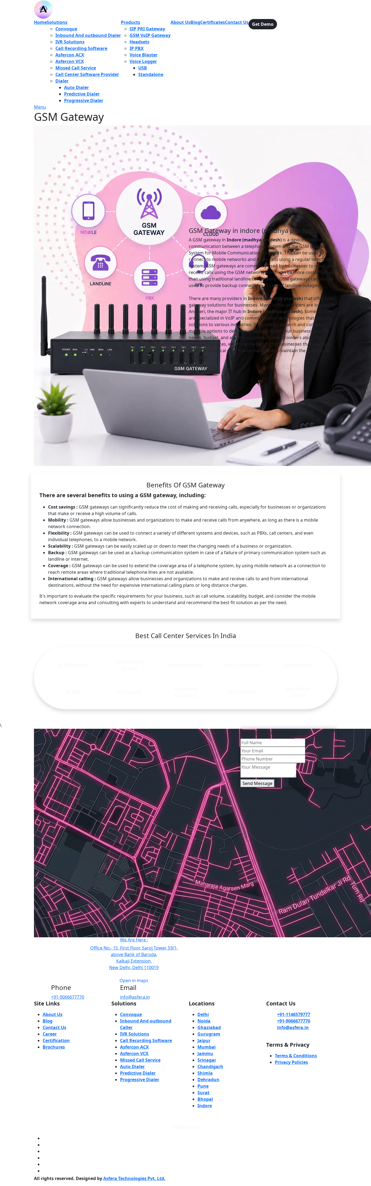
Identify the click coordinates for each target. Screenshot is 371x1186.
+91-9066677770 (67, 997)
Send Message (257, 783)
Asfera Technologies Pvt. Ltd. (134, 1178)
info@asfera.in (135, 997)
